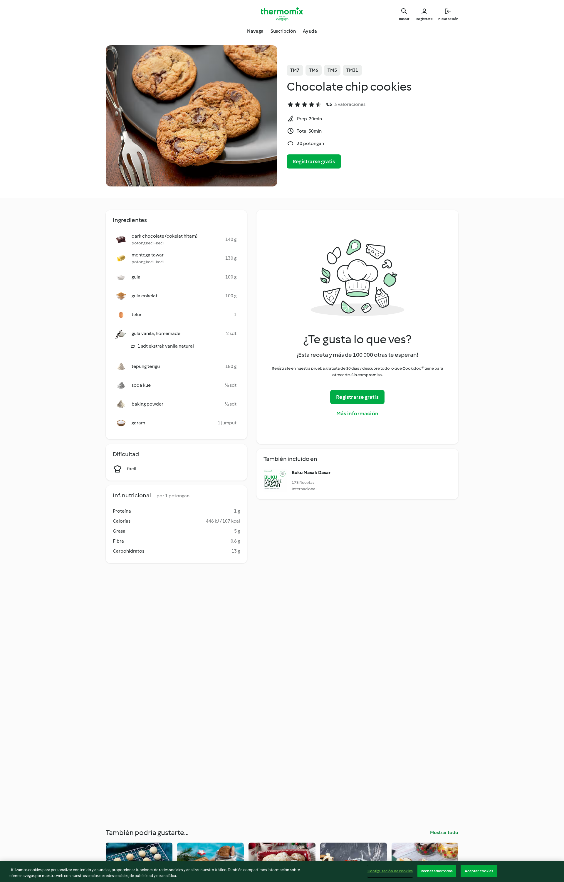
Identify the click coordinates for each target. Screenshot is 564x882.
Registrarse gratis (314, 161)
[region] (282, 871)
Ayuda (310, 31)
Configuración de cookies (390, 871)
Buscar (404, 19)
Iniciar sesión (447, 19)
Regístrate (424, 19)
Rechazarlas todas (437, 871)
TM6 (313, 70)
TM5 (332, 70)
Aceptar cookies (479, 871)
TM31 (352, 70)
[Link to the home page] (282, 14)
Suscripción (283, 31)
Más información (357, 413)
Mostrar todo (444, 832)
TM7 (295, 70)
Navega (255, 31)
